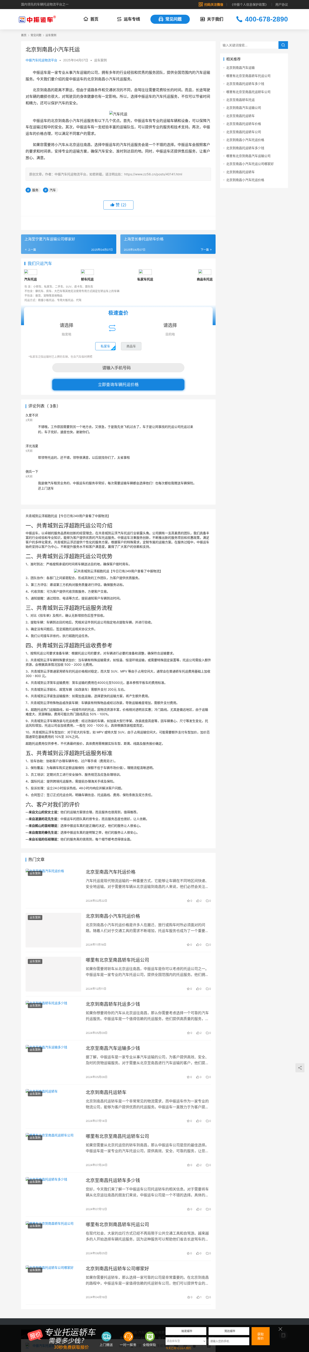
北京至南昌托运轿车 (240, 116)
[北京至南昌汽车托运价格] (53, 886)
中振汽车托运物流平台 (41, 60)
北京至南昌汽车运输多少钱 (113, 1048)
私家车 (105, 346)
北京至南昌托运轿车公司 (243, 132)
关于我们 (215, 19)
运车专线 (132, 19)
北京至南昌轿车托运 (240, 100)
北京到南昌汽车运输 (240, 67)
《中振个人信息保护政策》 (249, 4)
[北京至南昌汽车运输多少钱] (53, 1062)
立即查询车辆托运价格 (118, 384)
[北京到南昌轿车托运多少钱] (53, 1018)
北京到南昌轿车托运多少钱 (113, 1004)
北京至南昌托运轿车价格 (243, 124)
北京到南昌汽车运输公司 (243, 108)
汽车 (53, 190)
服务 (35, 190)
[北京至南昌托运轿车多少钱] (53, 1194)
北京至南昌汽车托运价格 (110, 872)
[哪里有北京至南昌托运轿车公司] (53, 1150)
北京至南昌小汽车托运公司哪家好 (250, 164)
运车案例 (100, 60)
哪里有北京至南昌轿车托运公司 (117, 960)
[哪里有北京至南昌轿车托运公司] (53, 974)
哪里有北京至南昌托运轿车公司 (117, 1136)
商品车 (131, 346)
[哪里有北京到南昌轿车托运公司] (53, 1238)
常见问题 (173, 19)
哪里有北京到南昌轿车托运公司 (117, 1224)
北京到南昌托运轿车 (106, 1092)
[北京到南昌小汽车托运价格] (53, 930)
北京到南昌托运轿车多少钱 (245, 148)
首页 (94, 19)
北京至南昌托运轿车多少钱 (113, 1180)
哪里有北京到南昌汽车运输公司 (248, 156)
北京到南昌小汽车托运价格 (113, 916)
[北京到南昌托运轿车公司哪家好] (53, 1282)
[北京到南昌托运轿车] (53, 1106)
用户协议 (281, 4)
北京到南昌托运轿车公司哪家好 (117, 1268)
